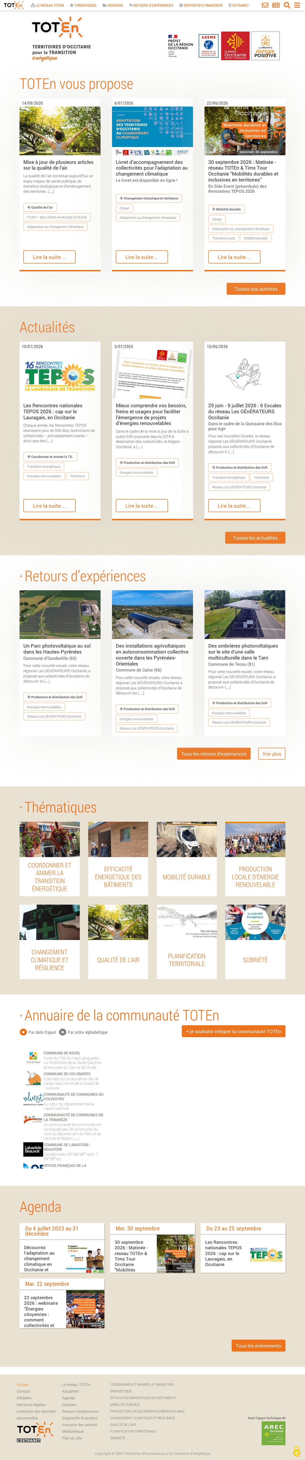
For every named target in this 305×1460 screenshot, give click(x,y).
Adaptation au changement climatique (55, 226)
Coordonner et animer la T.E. (51, 456)
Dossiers (115, 5)
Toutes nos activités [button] (256, 289)
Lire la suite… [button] (49, 256)
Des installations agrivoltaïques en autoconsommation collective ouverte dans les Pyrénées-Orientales (152, 657)
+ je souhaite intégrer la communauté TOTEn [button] (233, 1031)
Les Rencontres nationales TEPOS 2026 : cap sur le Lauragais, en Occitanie (52, 411)
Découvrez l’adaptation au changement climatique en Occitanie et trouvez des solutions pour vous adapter (39, 1266)
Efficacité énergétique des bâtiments (143, 1398)
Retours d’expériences (80, 1411)
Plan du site (72, 1437)
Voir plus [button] (272, 754)
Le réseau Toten (50, 5)
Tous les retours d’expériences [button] (213, 754)
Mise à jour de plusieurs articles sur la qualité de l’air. (58, 165)
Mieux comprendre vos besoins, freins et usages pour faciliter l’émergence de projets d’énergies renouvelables (151, 414)
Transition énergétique (43, 466)
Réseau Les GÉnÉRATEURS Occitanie (239, 487)
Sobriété (117, 1438)
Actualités (70, 1391)
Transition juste (223, 238)
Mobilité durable (228, 209)
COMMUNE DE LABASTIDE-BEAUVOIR (67, 1147)
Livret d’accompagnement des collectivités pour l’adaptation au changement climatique (152, 171)
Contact (23, 1391)
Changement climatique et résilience (150, 198)
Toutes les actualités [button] (255, 538)
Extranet (240, 5)
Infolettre (24, 1397)
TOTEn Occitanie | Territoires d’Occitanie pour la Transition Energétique (61, 61)
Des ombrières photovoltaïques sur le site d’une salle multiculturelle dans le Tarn (243, 654)
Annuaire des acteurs (79, 1424)
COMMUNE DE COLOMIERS (67, 1073)
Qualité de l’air (41, 207)
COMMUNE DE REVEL (62, 1052)
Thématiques (85, 5)
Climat (124, 208)
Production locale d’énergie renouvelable (147, 1411)
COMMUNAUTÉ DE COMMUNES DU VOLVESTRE (74, 1096)
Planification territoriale (133, 1431)
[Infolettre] (276, 6)
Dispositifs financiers (203, 5)
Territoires (77, 476)
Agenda (68, 1397)
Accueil (23, 1384)
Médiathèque (73, 1431)
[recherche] (287, 6)
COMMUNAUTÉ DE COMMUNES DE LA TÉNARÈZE (73, 1117)
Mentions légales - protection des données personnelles (36, 1411)
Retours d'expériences (153, 5)
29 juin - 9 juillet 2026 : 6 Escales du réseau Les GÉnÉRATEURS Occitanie (245, 416)
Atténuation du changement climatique (240, 228)
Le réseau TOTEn (76, 1384)
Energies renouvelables (44, 476)
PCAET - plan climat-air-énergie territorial (57, 217)
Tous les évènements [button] (258, 1345)
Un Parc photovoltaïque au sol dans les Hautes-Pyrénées (57, 651)
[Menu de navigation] (297, 6)
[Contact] (265, 6)
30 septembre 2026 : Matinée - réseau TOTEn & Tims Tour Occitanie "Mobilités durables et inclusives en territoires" (243, 176)
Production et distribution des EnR (149, 462)
